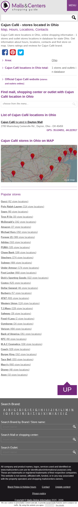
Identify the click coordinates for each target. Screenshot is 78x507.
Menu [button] (72, 5)
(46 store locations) (19, 288)
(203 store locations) (17, 359)
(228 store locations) (17, 308)
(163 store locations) (16, 242)
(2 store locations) (17, 318)
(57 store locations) (16, 293)
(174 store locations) (20, 267)
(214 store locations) (22, 206)
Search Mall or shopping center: (19, 434)
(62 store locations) (14, 201)
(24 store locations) (17, 323)
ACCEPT (49, 505)
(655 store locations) (15, 298)
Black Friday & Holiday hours (22, 487)
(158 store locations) (21, 344)
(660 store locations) (16, 364)
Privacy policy (39, 493)
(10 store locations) (14, 374)
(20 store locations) (17, 216)
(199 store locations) (18, 252)
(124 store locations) (20, 303)
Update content (62, 487)
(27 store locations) (16, 227)
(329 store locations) (15, 349)
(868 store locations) (18, 272)
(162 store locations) (19, 354)
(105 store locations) (15, 247)
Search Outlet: (9, 447)
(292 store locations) (19, 232)
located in (22, 122)
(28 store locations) (16, 313)
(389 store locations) (18, 237)
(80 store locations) (14, 211)
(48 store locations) (15, 369)
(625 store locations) (16, 283)
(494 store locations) (16, 328)
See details (60, 505)
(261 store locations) (21, 334)
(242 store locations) (18, 222)
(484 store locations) (16, 262)
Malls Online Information (39, 500)
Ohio (54, 60)
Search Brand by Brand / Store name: (23, 422)
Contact (46, 487)
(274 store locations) (17, 257)
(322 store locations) (24, 277)
